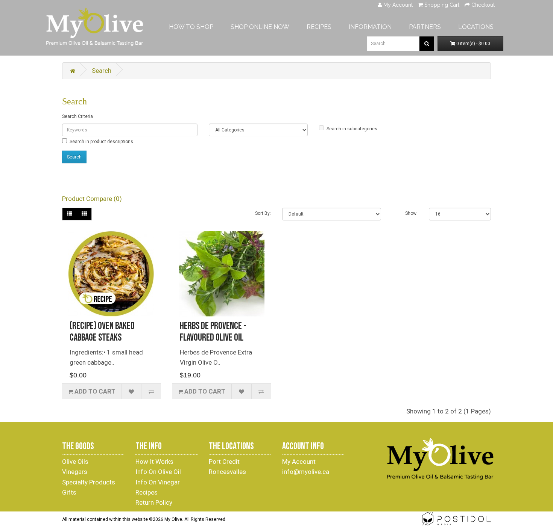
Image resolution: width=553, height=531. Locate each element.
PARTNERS (425, 26)
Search (101, 70)
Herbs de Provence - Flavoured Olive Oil (213, 332)
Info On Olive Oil (158, 471)
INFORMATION (370, 26)
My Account (299, 461)
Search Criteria (77, 116)
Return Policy (153, 502)
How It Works (154, 461)
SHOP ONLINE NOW (260, 26)
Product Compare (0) (92, 198)
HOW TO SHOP (191, 26)
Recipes (146, 492)
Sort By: (263, 213)
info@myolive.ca (305, 471)
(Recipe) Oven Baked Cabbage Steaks (102, 332)
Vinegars (74, 471)
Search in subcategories (352, 128)
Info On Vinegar (157, 482)
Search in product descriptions (101, 141)
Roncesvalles (227, 471)
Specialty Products (88, 482)
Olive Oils (75, 461)
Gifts (69, 492)
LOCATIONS (476, 26)
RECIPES (319, 26)
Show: (411, 213)
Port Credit (224, 461)
